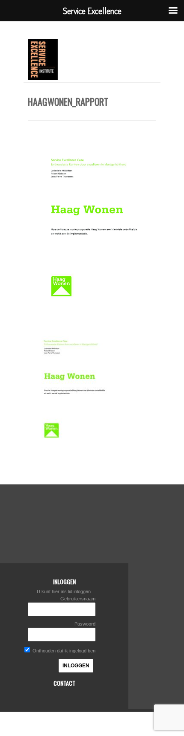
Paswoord (84, 623)
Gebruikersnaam (77, 598)
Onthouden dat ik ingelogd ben (63, 650)
